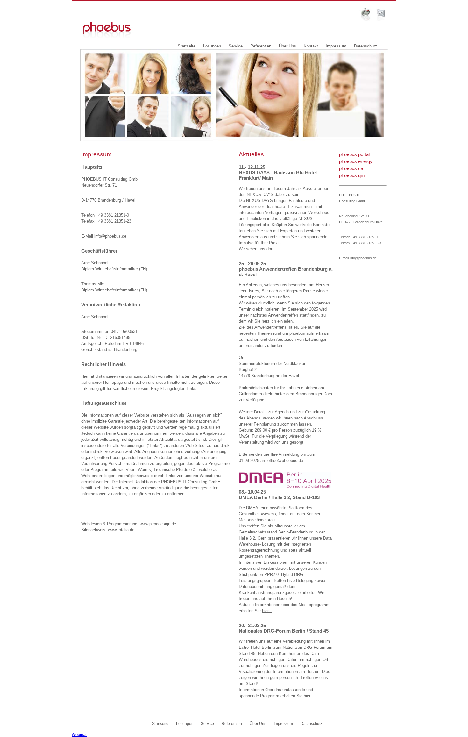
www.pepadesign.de (158, 523)
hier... (267, 610)
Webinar (79, 734)
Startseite (186, 46)
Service (236, 46)
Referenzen (260, 46)
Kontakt (311, 46)
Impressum (336, 46)
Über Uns (287, 46)
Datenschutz (365, 46)
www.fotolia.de (121, 529)
